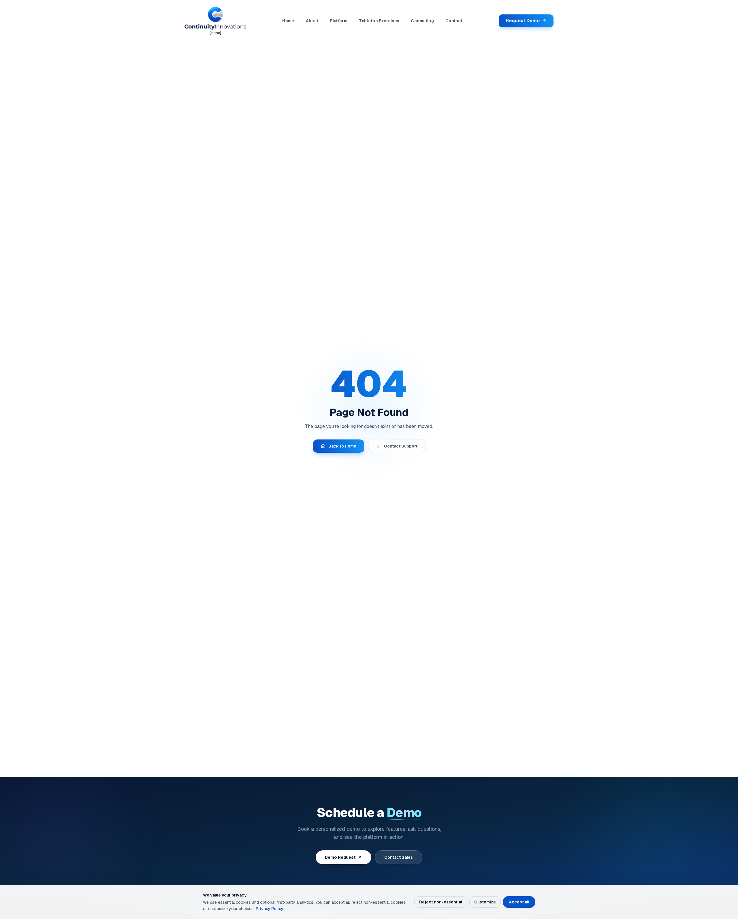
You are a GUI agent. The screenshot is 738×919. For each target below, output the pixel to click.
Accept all (519, 902)
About (312, 20)
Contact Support (400, 446)
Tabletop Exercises (379, 20)
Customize (485, 902)
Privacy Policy (269, 908)
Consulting (422, 20)
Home (288, 20)
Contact (453, 20)
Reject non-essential (440, 902)
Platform (338, 20)
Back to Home (342, 446)
